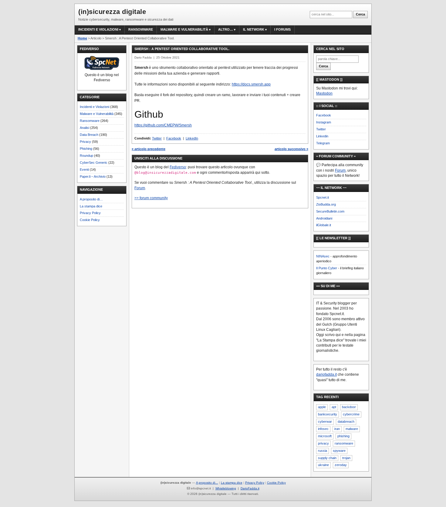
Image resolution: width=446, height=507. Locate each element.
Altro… (225, 29)
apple (322, 407)
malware (352, 429)
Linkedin (322, 136)
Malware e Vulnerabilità (184, 29)
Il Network (253, 29)
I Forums (282, 29)
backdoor (349, 407)
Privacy (85, 141)
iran (337, 429)
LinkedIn (192, 138)
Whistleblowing (225, 488)
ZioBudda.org (326, 204)
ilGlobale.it (323, 225)
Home (82, 38)
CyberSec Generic (93, 162)
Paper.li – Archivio (93, 176)
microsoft (325, 436)
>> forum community (151, 198)
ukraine (323, 465)
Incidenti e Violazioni (94, 107)
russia (322, 450)
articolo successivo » (291, 149)
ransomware (344, 443)
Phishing (86, 148)
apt (334, 407)
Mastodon (324, 93)
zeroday (341, 465)
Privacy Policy (90, 213)
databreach (346, 421)
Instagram (323, 122)
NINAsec (322, 256)
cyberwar (325, 421)
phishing (343, 436)
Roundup (86, 155)
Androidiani (324, 218)
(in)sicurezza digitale (112, 11)
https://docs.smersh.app (251, 84)
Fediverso (178, 167)
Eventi (84, 169)
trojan (346, 458)
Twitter (157, 138)
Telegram (323, 143)
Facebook (173, 138)
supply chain (327, 458)
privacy (323, 443)
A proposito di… (91, 199)
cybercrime (351, 414)
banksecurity (327, 414)
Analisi (84, 127)
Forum (139, 188)
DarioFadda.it (250, 488)
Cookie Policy (90, 220)
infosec (323, 429)
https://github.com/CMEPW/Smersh (163, 125)
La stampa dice (91, 206)
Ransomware (140, 29)
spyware (339, 450)
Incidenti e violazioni (98, 29)
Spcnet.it (322, 197)
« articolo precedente (148, 149)
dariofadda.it (326, 374)
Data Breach (89, 134)
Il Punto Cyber (326, 268)
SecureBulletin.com (330, 211)
